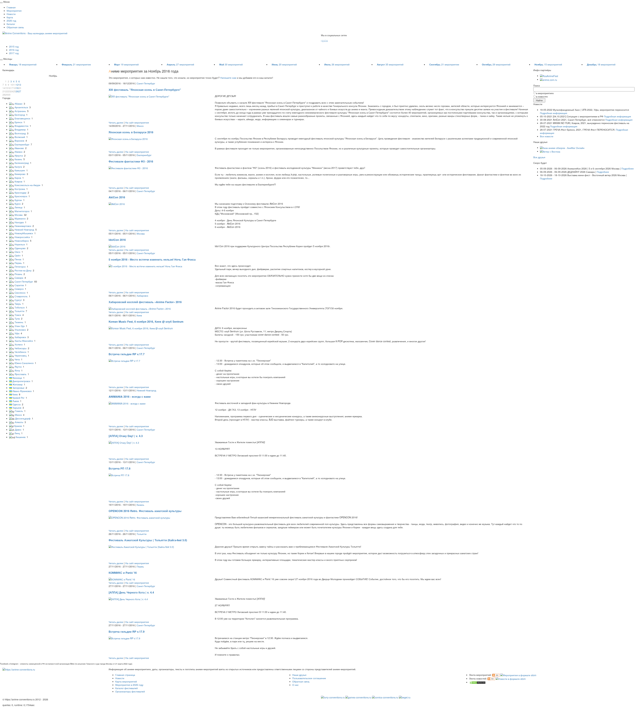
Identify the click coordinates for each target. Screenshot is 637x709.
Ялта (17, 370)
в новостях (542, 96)
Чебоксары (21, 348)
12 (17, 84)
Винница (17, 377)
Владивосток (21, 125)
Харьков (16, 407)
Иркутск (19, 155)
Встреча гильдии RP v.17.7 (126, 354)
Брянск (18, 122)
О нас (295, 684)
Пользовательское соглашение (309, 678)
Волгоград (20, 133)
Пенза (18, 259)
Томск (18, 314)
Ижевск (18, 151)
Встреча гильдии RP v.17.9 (126, 631)
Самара (19, 277)
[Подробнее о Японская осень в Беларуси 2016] (128, 138)
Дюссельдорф (23, 418)
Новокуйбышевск (24, 233)
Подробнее (627, 168)
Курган (18, 200)
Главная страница (125, 674)
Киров (18, 177)
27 (19, 91)
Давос (18, 429)
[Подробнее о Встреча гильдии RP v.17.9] (124, 638)
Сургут (18, 300)
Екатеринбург (22, 144)
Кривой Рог (18, 397)
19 (17, 88)
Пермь (18, 263)
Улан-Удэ (20, 326)
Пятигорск (20, 266)
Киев (15, 394)
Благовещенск (22, 118)
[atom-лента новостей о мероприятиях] (511, 678)
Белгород (20, 114)
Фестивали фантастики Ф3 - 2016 (131, 161)
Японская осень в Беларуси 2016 (131, 132)
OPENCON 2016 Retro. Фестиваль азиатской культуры (145, 511)
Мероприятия (14, 10)
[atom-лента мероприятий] (518, 674)
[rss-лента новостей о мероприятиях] (491, 678)
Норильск (20, 244)
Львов (15, 401)
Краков (18, 426)
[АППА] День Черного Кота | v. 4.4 (131, 592)
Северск (19, 288)
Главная (11, 7)
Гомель (19, 411)
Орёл (17, 255)
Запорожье (18, 387)
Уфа (17, 333)
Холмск (19, 344)
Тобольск (20, 307)
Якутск (18, 366)
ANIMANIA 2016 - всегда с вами (130, 396)
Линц (17, 433)
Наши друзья (299, 674)
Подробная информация (553, 113)
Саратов (19, 285)
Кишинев (20, 437)
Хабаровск (20, 337)
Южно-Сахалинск (24, 363)
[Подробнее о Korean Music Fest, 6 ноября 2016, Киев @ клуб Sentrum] (141, 328)
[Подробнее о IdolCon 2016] (117, 246)
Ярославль (20, 374)
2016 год (14, 49)
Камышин (20, 170)
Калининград (22, 162)
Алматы (19, 422)
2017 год (14, 53)
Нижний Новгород (24, 229)
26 (17, 91)
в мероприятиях (545, 93)
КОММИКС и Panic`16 (123, 573)
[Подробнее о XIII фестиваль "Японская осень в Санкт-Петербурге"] (139, 96)
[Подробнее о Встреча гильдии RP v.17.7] (124, 360)
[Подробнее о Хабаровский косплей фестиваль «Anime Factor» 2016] (140, 308)
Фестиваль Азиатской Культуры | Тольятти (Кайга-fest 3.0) (148, 540)
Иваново (19, 148)
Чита (17, 359)
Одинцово (20, 248)
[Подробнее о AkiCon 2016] (117, 203)
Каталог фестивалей (126, 688)
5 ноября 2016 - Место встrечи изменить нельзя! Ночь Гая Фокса (152, 259)
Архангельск (21, 107)
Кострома (20, 189)
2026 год (11, 20)
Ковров (18, 181)
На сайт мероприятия (137, 122)
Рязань (18, 274)
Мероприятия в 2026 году (129, 684)
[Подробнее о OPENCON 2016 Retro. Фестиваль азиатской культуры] (139, 517)
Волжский (20, 137)
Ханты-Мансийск (24, 340)
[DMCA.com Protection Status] (477, 682)
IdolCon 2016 (117, 240)
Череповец (21, 355)
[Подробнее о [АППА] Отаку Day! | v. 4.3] (124, 442)
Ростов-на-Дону (23, 270)
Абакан (18, 103)
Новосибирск (22, 240)
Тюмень (19, 322)
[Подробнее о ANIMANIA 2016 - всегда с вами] (127, 403)
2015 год (14, 46)
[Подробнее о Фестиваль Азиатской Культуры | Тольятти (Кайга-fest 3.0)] (141, 546)
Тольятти (19, 311)
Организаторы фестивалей (130, 691)
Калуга (18, 166)
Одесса (16, 404)
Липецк (18, 207)
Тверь (18, 303)
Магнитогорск (22, 211)
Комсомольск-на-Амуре (27, 185)
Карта (10, 17)
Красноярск (21, 196)
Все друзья (539, 157)
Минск (18, 414)
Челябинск (20, 352)
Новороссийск (22, 237)
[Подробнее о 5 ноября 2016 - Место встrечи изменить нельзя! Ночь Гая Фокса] (145, 265)
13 (19, 84)
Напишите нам (228, 77)
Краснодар (20, 192)
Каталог (11, 24)
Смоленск (20, 292)
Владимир (20, 129)
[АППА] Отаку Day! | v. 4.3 (126, 436)
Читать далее (116, 122)
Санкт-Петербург (24, 281)
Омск (17, 251)
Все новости (546, 136)
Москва (19, 214)
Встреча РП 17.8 (119, 468)
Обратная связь (15, 27)
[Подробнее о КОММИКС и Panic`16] (122, 579)
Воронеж (19, 140)
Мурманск (20, 218)
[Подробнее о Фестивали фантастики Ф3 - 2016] (128, 167)
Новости (11, 14)
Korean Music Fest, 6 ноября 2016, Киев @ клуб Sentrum (146, 321)
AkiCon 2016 (117, 197)
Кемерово (20, 174)
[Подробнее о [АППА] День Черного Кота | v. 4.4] (128, 598)
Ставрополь (21, 296)
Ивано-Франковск (22, 391)
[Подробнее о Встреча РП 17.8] (119, 474)
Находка (19, 222)
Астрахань (20, 111)
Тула (17, 318)
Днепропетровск (21, 381)
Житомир (17, 384)
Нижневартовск (23, 226)
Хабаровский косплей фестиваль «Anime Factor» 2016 (145, 302)
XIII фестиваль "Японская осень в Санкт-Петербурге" (145, 90)
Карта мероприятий (126, 681)
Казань (18, 159)
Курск (18, 203)
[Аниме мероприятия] (18, 669)
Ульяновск (20, 329)
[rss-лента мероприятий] (496, 674)
